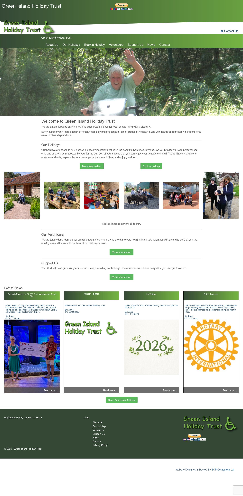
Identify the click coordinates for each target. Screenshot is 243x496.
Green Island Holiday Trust (56, 37)
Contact (164, 44)
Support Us (135, 44)
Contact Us (231, 31)
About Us (52, 44)
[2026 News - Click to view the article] (151, 347)
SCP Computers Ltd (223, 469)
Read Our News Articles (121, 400)
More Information (91, 166)
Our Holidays (71, 44)
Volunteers (116, 44)
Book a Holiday (94, 44)
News (151, 44)
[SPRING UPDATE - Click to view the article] (91, 328)
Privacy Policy (100, 445)
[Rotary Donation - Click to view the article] (211, 346)
